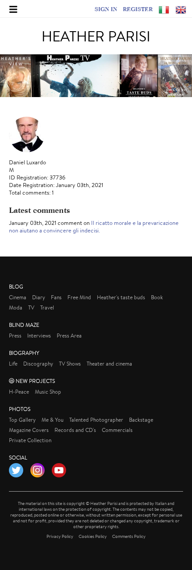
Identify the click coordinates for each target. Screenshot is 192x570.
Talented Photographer (96, 419)
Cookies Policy (93, 536)
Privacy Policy (59, 536)
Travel (47, 307)
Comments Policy (129, 536)
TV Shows (70, 363)
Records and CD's (75, 430)
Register (138, 8)
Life (13, 363)
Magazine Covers (29, 430)
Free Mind (79, 297)
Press (15, 335)
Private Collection (30, 440)
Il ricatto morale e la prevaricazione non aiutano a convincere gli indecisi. (94, 226)
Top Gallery (22, 419)
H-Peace (19, 391)
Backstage (141, 419)
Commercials (117, 430)
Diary (38, 297)
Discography (38, 363)
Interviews (39, 335)
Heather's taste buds (121, 297)
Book (157, 297)
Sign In (106, 8)
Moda (15, 307)
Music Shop (48, 391)
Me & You (52, 419)
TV (31, 307)
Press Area (69, 335)
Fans (56, 297)
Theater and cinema (109, 363)
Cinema (17, 297)
